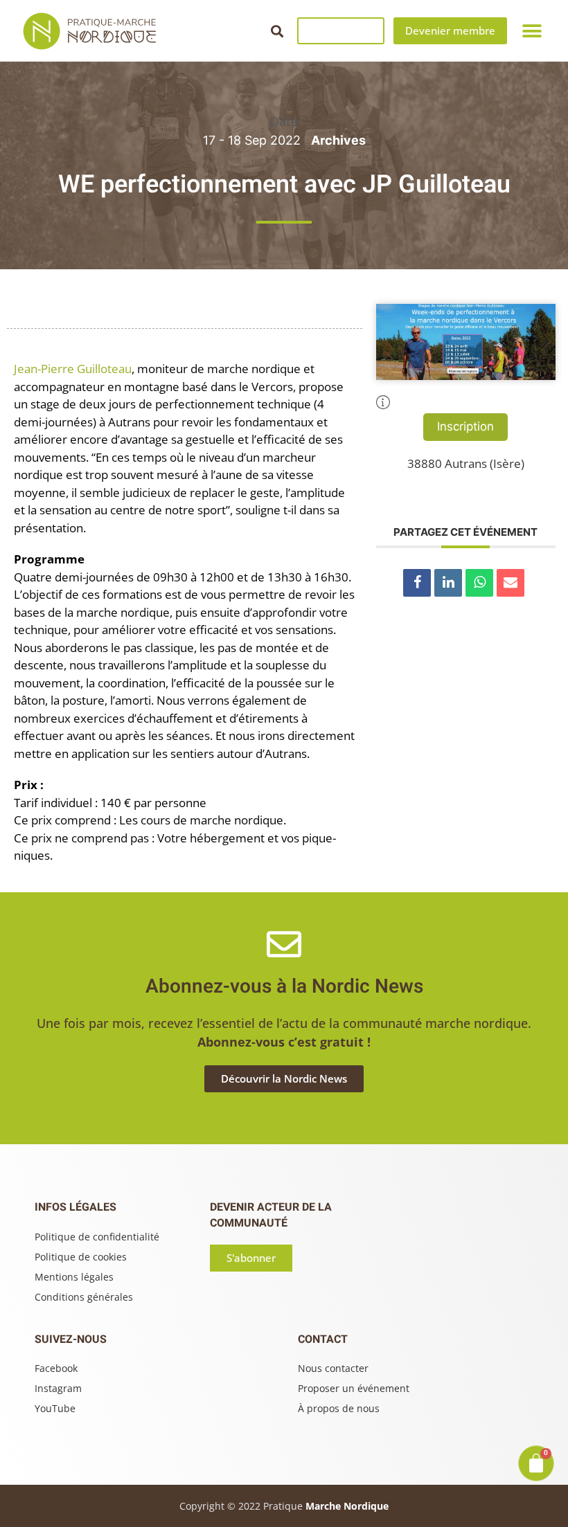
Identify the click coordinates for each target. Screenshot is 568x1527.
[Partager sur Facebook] (417, 583)
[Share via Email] (510, 583)
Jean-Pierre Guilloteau (73, 369)
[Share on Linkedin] (448, 583)
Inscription (465, 426)
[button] (276, 30)
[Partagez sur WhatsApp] (479, 583)
